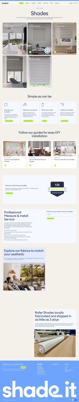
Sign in (71, 3)
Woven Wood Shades (41, 371)
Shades (21, 3)
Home (37, 8)
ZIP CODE (49, 214)
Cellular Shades (40, 369)
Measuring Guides (28, 120)
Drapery (27, 3)
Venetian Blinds (40, 372)
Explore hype (9, 193)
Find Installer (50, 218)
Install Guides (64, 120)
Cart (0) (75, 3)
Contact (57, 3)
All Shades (39, 366)
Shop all (44, 120)
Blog (66, 369)
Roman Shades (40, 370)
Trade (51, 3)
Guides (39, 3)
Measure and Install (69, 370)
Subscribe (23, 367)
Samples (33, 3)
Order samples (9, 120)
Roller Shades (40, 367)
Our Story (45, 3)
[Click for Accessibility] (75, 400)
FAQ (66, 367)
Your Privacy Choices (41, 374)
